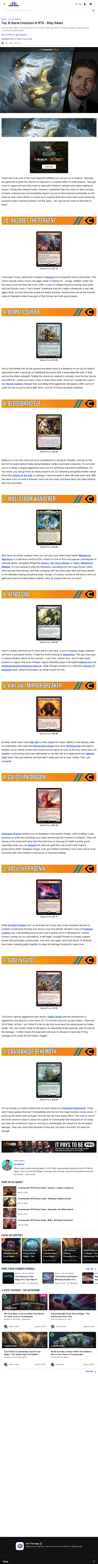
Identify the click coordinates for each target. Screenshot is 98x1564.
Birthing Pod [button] (74, 746)
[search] (46, 10)
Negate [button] (32, 845)
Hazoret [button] (49, 277)
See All (89, 1269)
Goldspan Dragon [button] (11, 833)
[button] (93, 10)
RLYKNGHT (9, 35)
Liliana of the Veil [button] (22, 475)
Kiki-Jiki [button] (34, 742)
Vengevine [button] (69, 654)
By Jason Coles (29, 1260)
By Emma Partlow (10, 1260)
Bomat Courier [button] (14, 383)
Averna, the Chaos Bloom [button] (55, 563)
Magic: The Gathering (11, 19)
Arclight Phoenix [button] (17, 925)
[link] (13, 4)
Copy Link (17, 43)
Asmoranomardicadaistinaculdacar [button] (22, 666)
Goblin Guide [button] (54, 1016)
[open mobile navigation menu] (4, 4)
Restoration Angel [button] (43, 746)
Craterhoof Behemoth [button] (73, 1108)
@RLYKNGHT (21, 35)
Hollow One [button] (85, 662)
